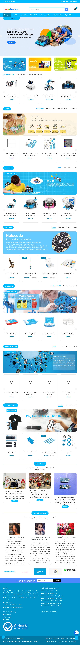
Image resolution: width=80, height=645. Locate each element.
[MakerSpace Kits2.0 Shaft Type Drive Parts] (11, 322)
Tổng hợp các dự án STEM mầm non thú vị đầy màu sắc (15, 491)
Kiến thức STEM (58, 15)
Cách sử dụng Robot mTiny (50, 591)
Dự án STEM (68, 15)
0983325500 (12, 1)
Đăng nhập (65, 1)
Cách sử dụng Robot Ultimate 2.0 (52, 601)
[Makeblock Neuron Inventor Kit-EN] (68, 263)
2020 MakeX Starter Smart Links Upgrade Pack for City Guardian (30, 155)
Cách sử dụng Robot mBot (50, 593)
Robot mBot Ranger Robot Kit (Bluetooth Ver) (16, 639)
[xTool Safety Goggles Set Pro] (11, 382)
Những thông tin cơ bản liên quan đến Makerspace (40, 491)
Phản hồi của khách (40, 513)
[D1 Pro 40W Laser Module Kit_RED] (68, 382)
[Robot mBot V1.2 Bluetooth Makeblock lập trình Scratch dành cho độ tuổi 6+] (68, 203)
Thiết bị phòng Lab (45, 15)
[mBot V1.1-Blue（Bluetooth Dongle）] (30, 203)
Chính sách (8, 614)
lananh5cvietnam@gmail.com (14, 607)
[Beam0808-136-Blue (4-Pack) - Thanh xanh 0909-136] (49, 441)
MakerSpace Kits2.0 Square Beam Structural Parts (49, 333)
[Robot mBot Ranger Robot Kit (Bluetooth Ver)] (68, 85)
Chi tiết (15, 501)
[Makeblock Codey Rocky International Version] (30, 85)
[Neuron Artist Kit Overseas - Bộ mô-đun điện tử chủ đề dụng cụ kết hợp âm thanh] (49, 263)
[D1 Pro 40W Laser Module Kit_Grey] (49, 382)
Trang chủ (7, 15)
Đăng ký (74, 1)
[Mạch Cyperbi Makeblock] (11, 441)
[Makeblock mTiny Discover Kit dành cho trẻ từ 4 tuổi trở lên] (11, 85)
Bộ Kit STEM (33, 15)
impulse (36, 641)
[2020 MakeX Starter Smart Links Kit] (49, 143)
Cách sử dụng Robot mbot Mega (52, 606)
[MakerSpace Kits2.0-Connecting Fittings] (30, 322)
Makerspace (9, 286)
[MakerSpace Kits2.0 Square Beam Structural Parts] (49, 322)
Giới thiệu (15, 15)
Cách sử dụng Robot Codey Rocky (52, 596)
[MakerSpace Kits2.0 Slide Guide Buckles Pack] (68, 322)
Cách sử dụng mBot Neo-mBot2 (51, 603)
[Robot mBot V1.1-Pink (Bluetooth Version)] (49, 203)
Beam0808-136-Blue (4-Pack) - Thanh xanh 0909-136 (49, 452)
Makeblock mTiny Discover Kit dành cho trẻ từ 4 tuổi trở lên (11, 96)
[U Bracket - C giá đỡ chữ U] (30, 441)
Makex (7, 109)
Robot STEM (24, 15)
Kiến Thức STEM (40, 464)
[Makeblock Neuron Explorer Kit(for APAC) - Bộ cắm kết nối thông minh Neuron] (30, 263)
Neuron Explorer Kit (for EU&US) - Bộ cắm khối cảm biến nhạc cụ (11, 275)
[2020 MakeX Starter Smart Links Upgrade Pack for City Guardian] (30, 143)
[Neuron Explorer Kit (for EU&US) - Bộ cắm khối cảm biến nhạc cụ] (11, 263)
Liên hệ (7, 619)
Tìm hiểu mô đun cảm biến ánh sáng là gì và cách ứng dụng (65, 497)
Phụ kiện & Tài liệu (10, 405)
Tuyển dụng (8, 617)
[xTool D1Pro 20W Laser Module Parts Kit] (30, 382)
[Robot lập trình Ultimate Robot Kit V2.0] (49, 85)
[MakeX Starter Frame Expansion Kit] (11, 143)
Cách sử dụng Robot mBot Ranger (52, 598)
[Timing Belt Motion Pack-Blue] (68, 441)
